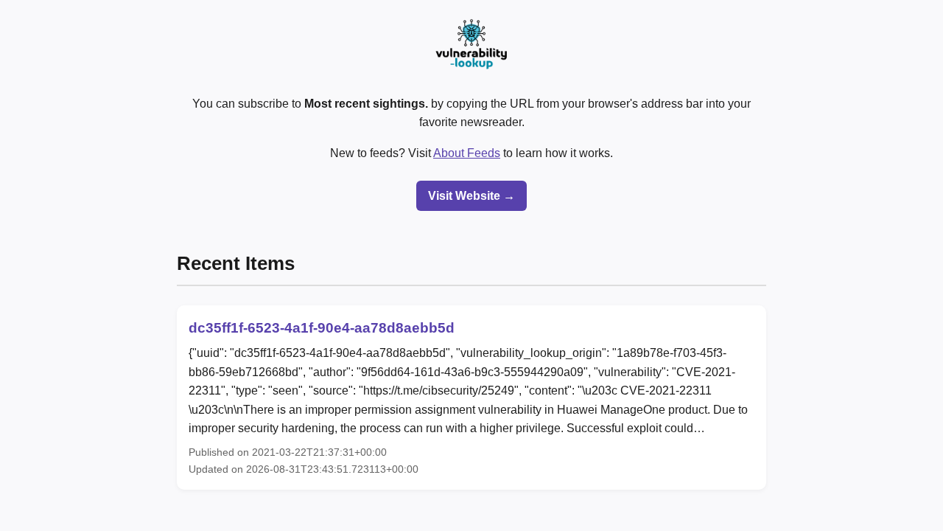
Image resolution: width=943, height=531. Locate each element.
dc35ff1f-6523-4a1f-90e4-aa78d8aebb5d (322, 328)
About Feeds (466, 153)
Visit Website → (471, 196)
